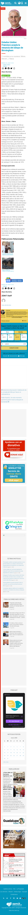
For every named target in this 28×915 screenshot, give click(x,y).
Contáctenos (14, 894)
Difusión (10, 891)
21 (20, 752)
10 (7, 749)
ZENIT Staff (6, 64)
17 (7, 752)
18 (11, 752)
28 (20, 755)
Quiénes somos (8, 889)
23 (4, 755)
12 (14, 749)
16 (4, 752)
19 (14, 752)
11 (11, 749)
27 (17, 755)
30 (4, 758)
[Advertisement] (14, 378)
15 (23, 749)
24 (7, 755)
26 (14, 755)
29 (23, 755)
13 (17, 749)
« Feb (4, 762)
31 (7, 758)
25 (11, 755)
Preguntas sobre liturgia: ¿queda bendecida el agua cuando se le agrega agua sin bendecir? (16, 605)
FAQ (14, 889)
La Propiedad (20, 889)
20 (17, 752)
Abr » (7, 762)
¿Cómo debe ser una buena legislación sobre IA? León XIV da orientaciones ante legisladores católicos (13, 571)
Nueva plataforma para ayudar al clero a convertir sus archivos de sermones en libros (13, 584)
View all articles (6, 305)
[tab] (8, 855)
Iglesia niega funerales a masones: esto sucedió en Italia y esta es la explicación (16, 633)
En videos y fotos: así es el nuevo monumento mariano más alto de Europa (16, 624)
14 (20, 749)
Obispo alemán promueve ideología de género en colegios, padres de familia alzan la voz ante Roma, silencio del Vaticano (16, 643)
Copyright (24, 891)
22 (23, 752)
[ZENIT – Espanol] (8, 3)
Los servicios (3, 891)
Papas (3, 8)
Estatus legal (17, 891)
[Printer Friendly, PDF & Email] (6, 75)
